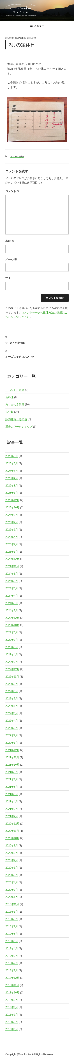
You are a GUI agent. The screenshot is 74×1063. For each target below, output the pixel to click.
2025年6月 (11, 529)
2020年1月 (11, 896)
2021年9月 (11, 771)
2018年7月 (11, 1014)
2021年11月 (12, 757)
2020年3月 (11, 889)
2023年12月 (12, 617)
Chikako (31, 38)
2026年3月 (11, 485)
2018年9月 (11, 999)
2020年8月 (11, 852)
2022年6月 (11, 705)
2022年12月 (12, 669)
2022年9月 (11, 683)
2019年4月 (11, 948)
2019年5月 (11, 941)
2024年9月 (11, 573)
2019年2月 (11, 963)
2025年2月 (11, 544)
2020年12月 (12, 823)
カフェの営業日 (17, 156)
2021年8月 (11, 779)
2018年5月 (11, 1029)
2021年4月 (11, 801)
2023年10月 (12, 624)
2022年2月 (11, 735)
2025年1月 (11, 551)
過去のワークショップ (18, 426)
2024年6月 (11, 588)
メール (11, 259)
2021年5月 (11, 794)
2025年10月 (12, 507)
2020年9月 (11, 845)
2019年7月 (11, 926)
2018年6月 (11, 1021)
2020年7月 (11, 860)
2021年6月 (11, 786)
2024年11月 (12, 566)
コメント (12, 191)
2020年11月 (12, 830)
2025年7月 (11, 522)
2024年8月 (11, 580)
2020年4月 (11, 882)
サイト (9, 277)
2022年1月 (11, 742)
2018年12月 (12, 977)
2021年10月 (12, 764)
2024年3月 (11, 603)
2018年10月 (12, 992)
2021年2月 (11, 816)
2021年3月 (11, 808)
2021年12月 (12, 750)
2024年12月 (12, 558)
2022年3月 (11, 727)
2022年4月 (11, 720)
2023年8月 (11, 639)
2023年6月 (11, 647)
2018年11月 (12, 985)
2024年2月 (11, 610)
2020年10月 (12, 838)
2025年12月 (12, 500)
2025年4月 (11, 536)
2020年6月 (11, 867)
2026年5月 (11, 470)
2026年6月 (11, 463)
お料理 (9, 397)
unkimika (26, 1054)
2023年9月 (11, 632)
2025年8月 (11, 514)
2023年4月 (11, 654)
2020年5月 (11, 874)
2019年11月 (12, 904)
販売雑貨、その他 (16, 419)
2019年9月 (11, 911)
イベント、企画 (14, 389)
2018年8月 (11, 1007)
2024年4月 (11, 595)
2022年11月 (12, 676)
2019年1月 (11, 970)
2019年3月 (11, 955)
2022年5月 (11, 713)
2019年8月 (11, 918)
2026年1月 (11, 492)
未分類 (9, 411)
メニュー (39, 25)
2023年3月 (11, 661)
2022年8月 (11, 691)
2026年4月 (11, 478)
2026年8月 (11, 456)
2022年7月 (11, 698)
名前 (9, 240)
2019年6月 (11, 933)
